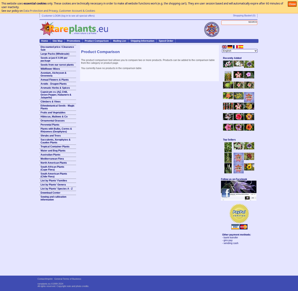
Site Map (57, 40)
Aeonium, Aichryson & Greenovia (53, 74)
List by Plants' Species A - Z (57, 188)
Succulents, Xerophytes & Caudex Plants (56, 141)
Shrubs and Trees (51, 135)
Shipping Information (142, 40)
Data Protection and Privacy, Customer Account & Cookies (59, 11)
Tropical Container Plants (55, 146)
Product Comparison (97, 40)
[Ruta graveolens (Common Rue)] (239, 98)
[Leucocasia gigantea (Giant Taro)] (228, 172)
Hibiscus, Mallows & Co (54, 116)
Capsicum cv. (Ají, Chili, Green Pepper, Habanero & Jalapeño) (56, 95)
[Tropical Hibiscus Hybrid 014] (228, 129)
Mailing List (119, 40)
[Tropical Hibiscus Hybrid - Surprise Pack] (228, 108)
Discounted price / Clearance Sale (57, 48)
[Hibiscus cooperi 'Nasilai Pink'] (239, 77)
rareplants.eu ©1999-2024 (50, 283)
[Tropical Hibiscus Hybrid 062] (249, 119)
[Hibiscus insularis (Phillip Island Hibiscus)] (228, 66)
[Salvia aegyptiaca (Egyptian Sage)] (239, 162)
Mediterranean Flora (52, 158)
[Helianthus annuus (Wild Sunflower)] (249, 169)
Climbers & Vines (51, 101)
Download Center (50, 192)
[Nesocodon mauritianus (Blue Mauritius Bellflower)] (249, 67)
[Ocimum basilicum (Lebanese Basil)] (228, 151)
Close (292, 4)
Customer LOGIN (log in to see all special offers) (68, 15)
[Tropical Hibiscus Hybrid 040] (228, 119)
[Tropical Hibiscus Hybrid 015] (239, 129)
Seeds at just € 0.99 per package (54, 59)
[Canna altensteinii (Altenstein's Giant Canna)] (228, 80)
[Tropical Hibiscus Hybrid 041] (249, 108)
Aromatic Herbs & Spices (55, 87)
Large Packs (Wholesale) (55, 53)
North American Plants (54, 162)
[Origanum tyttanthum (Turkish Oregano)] (239, 172)
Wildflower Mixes (50, 68)
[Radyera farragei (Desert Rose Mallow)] (249, 77)
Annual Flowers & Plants (55, 79)
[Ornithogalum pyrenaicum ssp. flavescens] (228, 162)
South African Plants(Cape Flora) (52, 168)
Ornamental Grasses (53, 120)
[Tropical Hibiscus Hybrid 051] (249, 101)
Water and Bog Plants (53, 150)
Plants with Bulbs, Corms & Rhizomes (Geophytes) (56, 130)
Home (44, 40)
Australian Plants (50, 154)
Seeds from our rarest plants (57, 64)
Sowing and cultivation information (53, 198)
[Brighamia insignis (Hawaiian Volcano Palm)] (228, 87)
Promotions (73, 40)
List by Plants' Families (54, 180)
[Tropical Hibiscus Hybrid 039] (249, 129)
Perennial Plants (50, 124)
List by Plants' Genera (53, 184)
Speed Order (166, 40)
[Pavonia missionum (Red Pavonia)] (228, 98)
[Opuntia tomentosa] (239, 148)
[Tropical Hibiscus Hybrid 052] (239, 119)
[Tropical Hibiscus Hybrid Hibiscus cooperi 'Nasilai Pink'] (239, 108)
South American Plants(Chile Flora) (54, 175)
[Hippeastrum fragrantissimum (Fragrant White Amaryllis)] (239, 65)
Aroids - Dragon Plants (54, 83)
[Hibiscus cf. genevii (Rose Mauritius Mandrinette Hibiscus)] (239, 87)
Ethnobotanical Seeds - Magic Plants (58, 107)
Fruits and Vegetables (53, 112)
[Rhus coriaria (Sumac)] (249, 159)
